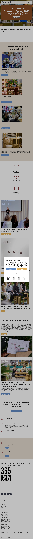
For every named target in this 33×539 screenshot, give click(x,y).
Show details (16, 273)
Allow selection (11, 269)
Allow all (22, 269)
